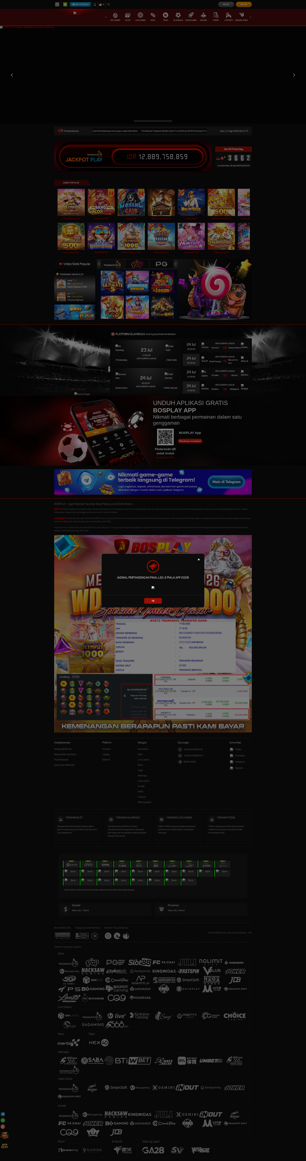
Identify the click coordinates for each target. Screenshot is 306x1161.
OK (153, 600)
